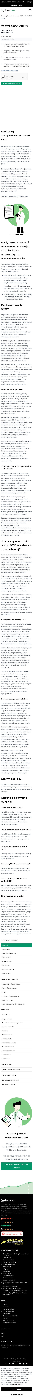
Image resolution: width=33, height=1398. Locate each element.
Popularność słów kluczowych (11, 984)
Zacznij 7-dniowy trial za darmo (16, 1166)
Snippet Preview (7, 1019)
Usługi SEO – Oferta (8, 1320)
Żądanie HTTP (6, 957)
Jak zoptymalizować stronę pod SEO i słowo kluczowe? (15, 1283)
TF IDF (4, 992)
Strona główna (6, 16)
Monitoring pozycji (7, 1000)
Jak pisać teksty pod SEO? (10, 1286)
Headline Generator (8, 1027)
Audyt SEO (5, 945)
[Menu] (30, 10)
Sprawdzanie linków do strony (11, 1069)
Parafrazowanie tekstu (9, 1043)
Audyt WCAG (6, 973)
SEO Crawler (6, 965)
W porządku (16, 1389)
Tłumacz (4, 1031)
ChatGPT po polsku (8, 1275)
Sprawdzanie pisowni (8, 1051)
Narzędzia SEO (18, 16)
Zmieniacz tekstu (7, 1035)
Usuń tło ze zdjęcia (8, 1278)
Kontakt (5, 1304)
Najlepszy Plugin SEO (8, 1084)
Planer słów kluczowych (9, 988)
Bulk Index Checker (8, 969)
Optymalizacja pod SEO (9, 953)
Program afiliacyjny (8, 1311)
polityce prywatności (17, 1384)
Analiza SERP (6, 949)
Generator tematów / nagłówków (12, 1023)
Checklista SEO (7, 1258)
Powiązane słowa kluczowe (10, 996)
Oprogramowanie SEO (9, 1322)
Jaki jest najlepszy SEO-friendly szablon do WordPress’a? (15, 1293)
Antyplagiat (6, 1269)
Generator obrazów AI (9, 1280)
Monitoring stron (7, 961)
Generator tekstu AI (8, 1047)
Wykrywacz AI (7, 1266)
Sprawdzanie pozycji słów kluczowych (13, 1004)
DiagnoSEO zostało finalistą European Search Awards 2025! (16, 1254)
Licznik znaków (6, 1055)
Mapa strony (6, 1313)
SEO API (5, 1318)
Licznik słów (5, 1059)
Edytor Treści (6, 1015)
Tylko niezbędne (16, 1395)
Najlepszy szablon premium (10, 1080)
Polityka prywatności (9, 1309)
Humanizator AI (7, 1039)
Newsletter (6, 1307)
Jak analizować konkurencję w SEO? (13, 1288)
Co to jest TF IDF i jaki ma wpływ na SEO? (15, 1291)
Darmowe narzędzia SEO (10, 1316)
